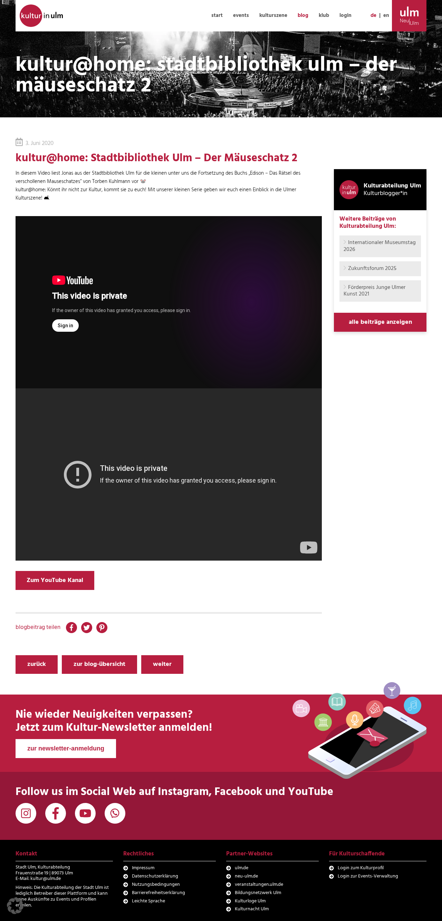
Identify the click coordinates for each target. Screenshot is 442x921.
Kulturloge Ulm (250, 901)
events (241, 15)
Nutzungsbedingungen (156, 885)
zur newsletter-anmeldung (65, 748)
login (345, 15)
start (217, 15)
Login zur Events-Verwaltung (368, 876)
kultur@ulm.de (45, 879)
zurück (36, 664)
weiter (162, 664)
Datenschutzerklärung (155, 876)
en (386, 15)
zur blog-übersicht (99, 664)
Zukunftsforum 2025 (372, 268)
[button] (15, 906)
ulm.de (241, 868)
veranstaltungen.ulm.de (259, 885)
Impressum (143, 868)
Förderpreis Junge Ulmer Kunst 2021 (374, 291)
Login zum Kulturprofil (361, 868)
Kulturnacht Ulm (252, 909)
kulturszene (273, 15)
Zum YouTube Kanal (55, 580)
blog (303, 15)
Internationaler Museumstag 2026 (380, 246)
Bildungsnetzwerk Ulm (258, 893)
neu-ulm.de (246, 876)
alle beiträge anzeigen (380, 322)
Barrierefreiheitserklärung (158, 893)
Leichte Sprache (148, 901)
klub (324, 15)
